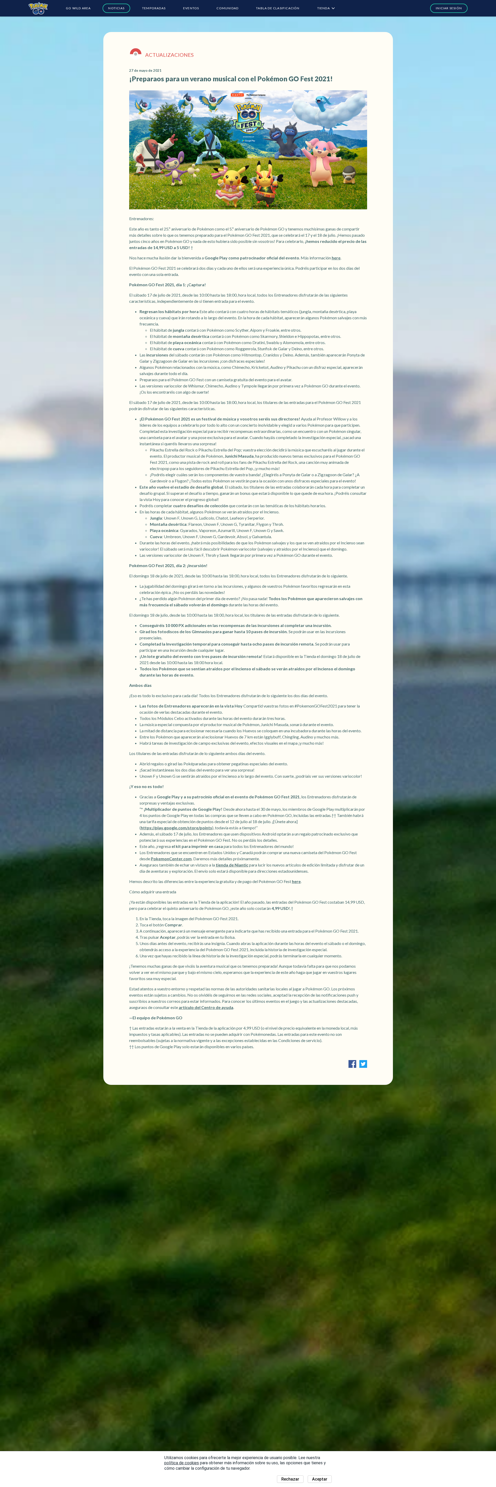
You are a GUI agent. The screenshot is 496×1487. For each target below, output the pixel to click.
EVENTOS (191, 8)
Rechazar (290, 1479)
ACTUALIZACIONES (169, 55)
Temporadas (154, 8)
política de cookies (181, 1462)
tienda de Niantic (232, 864)
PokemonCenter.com (171, 858)
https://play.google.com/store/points (176, 827)
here (336, 257)
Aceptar (319, 1479)
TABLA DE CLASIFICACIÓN (277, 8)
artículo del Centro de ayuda (206, 1007)
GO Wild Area (78, 8)
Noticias (116, 8)
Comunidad (227, 8)
